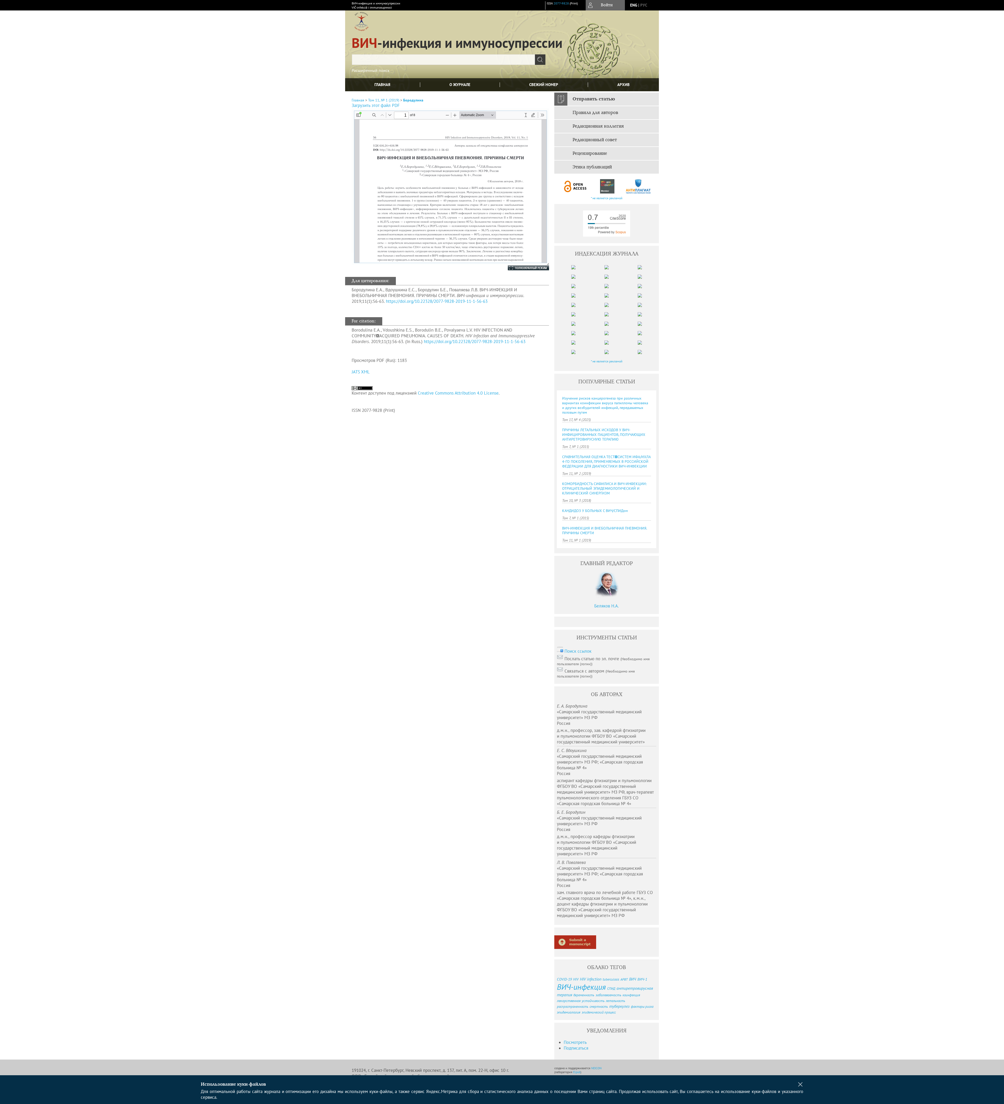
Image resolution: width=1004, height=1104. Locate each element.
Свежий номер (543, 84)
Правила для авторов (595, 112)
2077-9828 (561, 3)
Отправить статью (594, 99)
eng (633, 5)
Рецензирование (590, 153)
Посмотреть (575, 1042)
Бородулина (413, 100)
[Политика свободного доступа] (575, 186)
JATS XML (361, 372)
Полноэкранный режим (523, 267)
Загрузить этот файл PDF (376, 105)
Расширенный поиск (371, 70)
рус (643, 5)
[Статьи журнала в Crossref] (607, 186)
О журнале (459, 84)
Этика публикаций (592, 167)
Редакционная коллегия (598, 126)
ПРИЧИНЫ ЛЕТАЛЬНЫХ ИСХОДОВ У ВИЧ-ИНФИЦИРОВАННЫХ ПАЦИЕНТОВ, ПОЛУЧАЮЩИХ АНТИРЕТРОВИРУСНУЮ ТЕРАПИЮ (603, 435)
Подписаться (576, 1048)
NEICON (596, 1068)
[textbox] (443, 59)
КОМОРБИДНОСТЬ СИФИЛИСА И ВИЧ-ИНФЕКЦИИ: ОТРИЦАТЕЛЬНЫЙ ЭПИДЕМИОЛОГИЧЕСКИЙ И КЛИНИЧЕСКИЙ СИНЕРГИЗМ (604, 488)
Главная (382, 84)
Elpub (576, 1072)
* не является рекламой (607, 198)
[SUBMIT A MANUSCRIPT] (575, 942)
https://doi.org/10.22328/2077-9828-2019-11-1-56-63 (437, 301)
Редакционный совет (595, 140)
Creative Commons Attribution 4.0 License (458, 393)
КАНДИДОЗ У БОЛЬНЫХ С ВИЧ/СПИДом (595, 510)
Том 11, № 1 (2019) (383, 100)
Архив (623, 84)
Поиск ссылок (577, 651)
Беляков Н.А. (606, 606)
